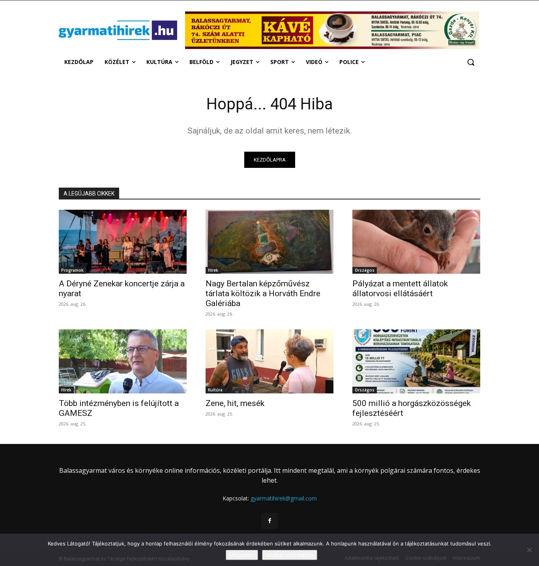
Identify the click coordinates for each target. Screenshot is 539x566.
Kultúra (215, 390)
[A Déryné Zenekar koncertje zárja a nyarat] (123, 242)
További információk (289, 555)
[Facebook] (269, 520)
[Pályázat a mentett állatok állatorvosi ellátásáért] (416, 242)
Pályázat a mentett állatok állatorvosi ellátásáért (400, 288)
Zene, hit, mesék (235, 403)
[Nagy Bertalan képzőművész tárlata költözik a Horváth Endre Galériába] (269, 242)
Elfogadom (242, 555)
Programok (72, 270)
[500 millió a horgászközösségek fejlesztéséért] (416, 361)
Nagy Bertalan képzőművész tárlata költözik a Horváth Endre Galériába (263, 293)
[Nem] (529, 550)
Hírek (213, 270)
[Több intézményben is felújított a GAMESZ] (123, 361)
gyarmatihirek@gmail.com (284, 498)
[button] (470, 62)
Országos (364, 270)
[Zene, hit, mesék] (269, 361)
